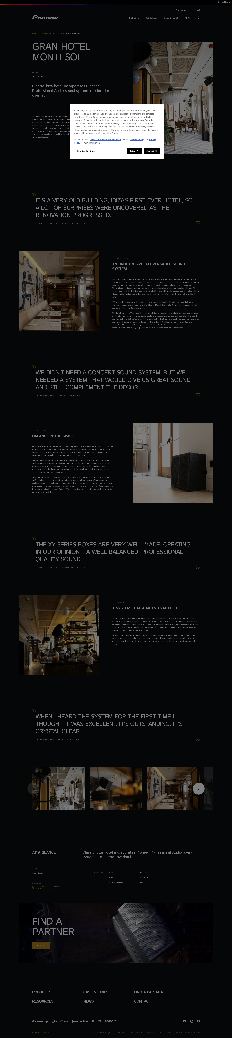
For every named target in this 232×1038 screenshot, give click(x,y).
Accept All (151, 151)
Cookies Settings (86, 151)
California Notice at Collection (105, 139)
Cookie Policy (137, 139)
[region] (117, 131)
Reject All (134, 151)
